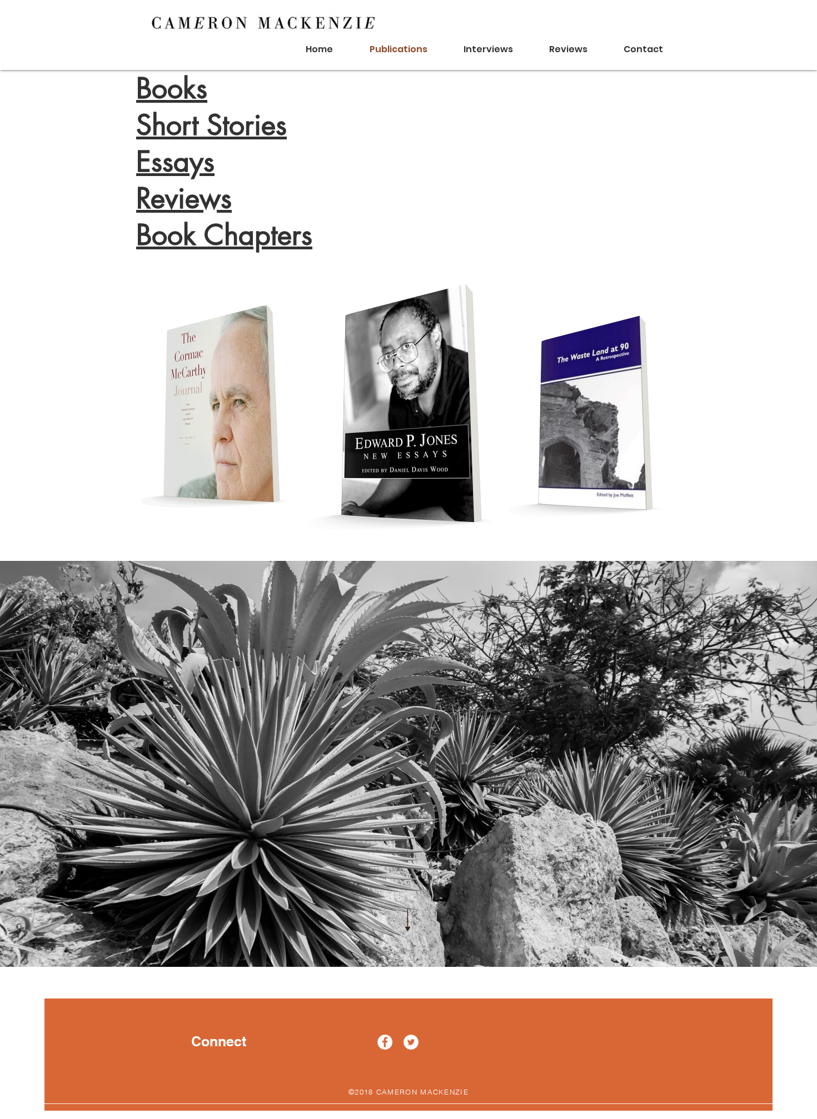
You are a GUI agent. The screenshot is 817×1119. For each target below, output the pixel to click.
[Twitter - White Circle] (411, 1042)
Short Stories (211, 125)
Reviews (184, 198)
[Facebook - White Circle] (384, 1042)
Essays (175, 161)
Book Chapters (224, 235)
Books (171, 88)
